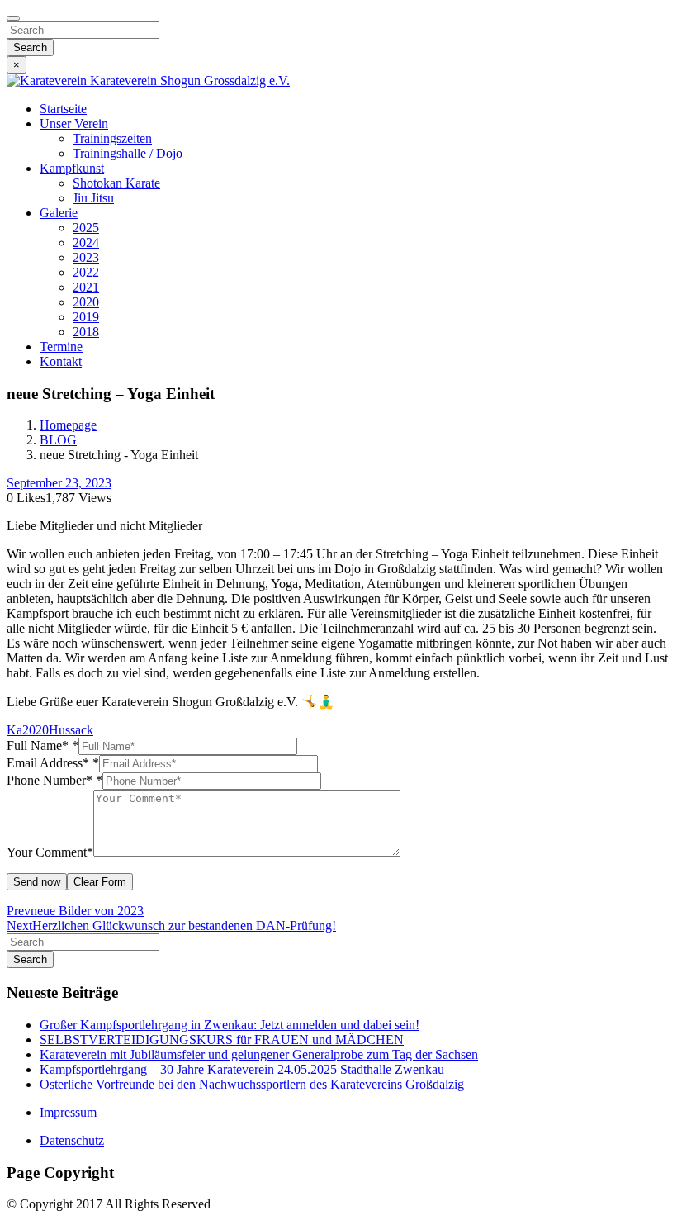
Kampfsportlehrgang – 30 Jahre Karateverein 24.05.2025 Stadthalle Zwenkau (242, 1069)
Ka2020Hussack (50, 730)
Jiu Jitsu (93, 198)
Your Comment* (50, 852)
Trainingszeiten (112, 138)
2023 (86, 257)
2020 (86, 302)
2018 (86, 332)
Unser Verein (74, 123)
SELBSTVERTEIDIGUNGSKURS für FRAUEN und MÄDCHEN (222, 1040)
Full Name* (42, 745)
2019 (86, 317)
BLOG (58, 440)
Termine (61, 346)
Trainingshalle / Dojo (127, 153)
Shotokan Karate (116, 183)
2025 (86, 228)
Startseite (63, 109)
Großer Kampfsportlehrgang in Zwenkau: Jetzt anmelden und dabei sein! (229, 1025)
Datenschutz (72, 1140)
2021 (86, 287)
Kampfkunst (72, 168)
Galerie (59, 213)
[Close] (13, 18)
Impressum (68, 1112)
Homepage (68, 425)
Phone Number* (54, 780)
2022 (86, 272)
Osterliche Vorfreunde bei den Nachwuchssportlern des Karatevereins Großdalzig (252, 1084)
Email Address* (53, 763)
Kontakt (61, 361)
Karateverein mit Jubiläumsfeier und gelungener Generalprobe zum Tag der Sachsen (259, 1054)
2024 (86, 242)
